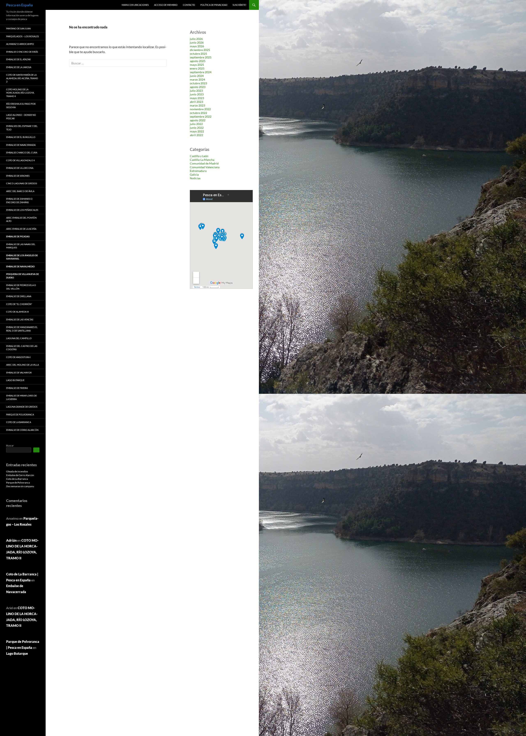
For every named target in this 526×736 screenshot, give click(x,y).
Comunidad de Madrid (204, 163)
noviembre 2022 (200, 109)
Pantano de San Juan (18, 28)
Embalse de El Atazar (18, 59)
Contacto (189, 4)
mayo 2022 (197, 131)
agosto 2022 (197, 120)
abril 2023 (196, 101)
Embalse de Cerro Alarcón (22, 430)
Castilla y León (199, 156)
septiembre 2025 (200, 57)
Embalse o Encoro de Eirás (22, 51)
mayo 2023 (197, 98)
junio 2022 (197, 127)
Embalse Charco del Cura (21, 152)
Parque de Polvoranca (20, 414)
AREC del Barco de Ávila (20, 191)
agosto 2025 (197, 61)
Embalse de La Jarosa (18, 67)
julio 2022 (196, 124)
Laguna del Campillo (19, 338)
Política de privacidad (213, 4)
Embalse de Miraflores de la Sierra (21, 397)
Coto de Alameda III (17, 311)
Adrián (11, 540)
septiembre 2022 (200, 116)
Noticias (195, 178)
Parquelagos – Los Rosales (22, 36)
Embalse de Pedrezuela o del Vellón (21, 287)
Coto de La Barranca (18, 422)
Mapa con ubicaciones (135, 4)
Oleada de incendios (17, 471)
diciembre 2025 (200, 50)
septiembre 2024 (200, 72)
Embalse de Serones (18, 175)
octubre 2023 (198, 83)
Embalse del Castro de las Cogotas (21, 348)
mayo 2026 (197, 46)
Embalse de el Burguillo (20, 137)
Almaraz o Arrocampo (20, 44)
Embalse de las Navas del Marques (20, 246)
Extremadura (198, 171)
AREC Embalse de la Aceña (21, 228)
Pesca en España (19, 5)
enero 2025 (197, 68)
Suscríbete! (239, 4)
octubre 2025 (198, 53)
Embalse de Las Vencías (19, 319)
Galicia (194, 174)
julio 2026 (196, 39)
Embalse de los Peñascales (22, 210)
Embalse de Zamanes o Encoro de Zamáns (19, 200)
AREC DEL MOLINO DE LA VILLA (22, 364)
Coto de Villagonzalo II (20, 160)
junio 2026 (197, 42)
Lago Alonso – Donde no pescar (21, 117)
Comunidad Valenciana (204, 167)
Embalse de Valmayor (19, 372)
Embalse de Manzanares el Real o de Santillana (22, 329)
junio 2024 (197, 76)
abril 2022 (196, 135)
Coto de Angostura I (18, 357)
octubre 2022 (198, 113)
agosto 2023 (197, 87)
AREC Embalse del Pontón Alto (21, 219)
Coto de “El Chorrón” (19, 304)
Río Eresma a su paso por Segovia (21, 105)
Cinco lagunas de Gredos (21, 183)
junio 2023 (197, 94)
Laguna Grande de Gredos (21, 406)
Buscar (10, 445)
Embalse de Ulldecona (19, 168)
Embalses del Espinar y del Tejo (22, 128)
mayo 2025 (197, 64)
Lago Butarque (15, 380)
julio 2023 (196, 90)
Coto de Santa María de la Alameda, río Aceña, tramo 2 (22, 78)
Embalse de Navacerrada (21, 145)
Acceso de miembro (166, 4)
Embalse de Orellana (18, 296)
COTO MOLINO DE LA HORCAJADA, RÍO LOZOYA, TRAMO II (20, 92)
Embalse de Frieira (17, 388)
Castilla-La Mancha (202, 159)
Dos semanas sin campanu (20, 486)
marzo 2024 (197, 79)
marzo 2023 (197, 105)
